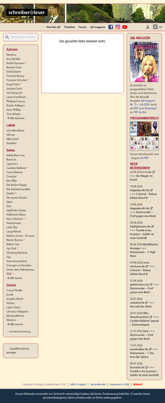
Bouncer (11, 159)
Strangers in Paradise (18, 265)
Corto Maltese (14, 172)
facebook (111, 27)
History (10, 303)
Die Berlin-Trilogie (16, 185)
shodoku (11, 143)
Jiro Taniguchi (14, 93)
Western (11, 320)
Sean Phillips (13, 109)
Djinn (9, 202)
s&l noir (10, 134)
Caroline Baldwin (17, 168)
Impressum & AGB (119, 384)
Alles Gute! (12, 139)
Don (8, 206)
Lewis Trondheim (16, 97)
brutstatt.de (137, 367)
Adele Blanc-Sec (15, 155)
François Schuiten (17, 80)
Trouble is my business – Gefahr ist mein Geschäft (142, 234)
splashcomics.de (139, 284)
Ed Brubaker (13, 71)
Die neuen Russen (16, 197)
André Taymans (16, 63)
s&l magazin (97, 27)
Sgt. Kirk (12, 248)
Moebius (11, 54)
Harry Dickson (15, 219)
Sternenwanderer (16, 261)
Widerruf (137, 384)
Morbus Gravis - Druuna (20, 235)
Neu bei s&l (53, 27)
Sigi (8, 257)
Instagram (118, 27)
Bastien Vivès (14, 67)
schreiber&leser (15, 130)
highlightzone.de (140, 226)
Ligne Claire (13, 307)
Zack (145, 331)
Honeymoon (13, 223)
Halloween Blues (16, 214)
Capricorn (12, 164)
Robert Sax (12, 244)
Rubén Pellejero (15, 105)
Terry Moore (13, 114)
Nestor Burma (15, 240)
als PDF (144, 158)
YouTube (125, 27)
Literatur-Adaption (17, 311)
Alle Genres (14, 324)
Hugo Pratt (13, 84)
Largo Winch (13, 231)
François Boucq (15, 76)
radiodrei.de (137, 302)
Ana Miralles (13, 59)
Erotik (9, 294)
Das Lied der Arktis (141, 306)
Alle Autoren (15, 118)
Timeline (69, 27)
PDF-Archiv (140, 112)
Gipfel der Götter (16, 210)
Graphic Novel (14, 299)
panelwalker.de (139, 349)
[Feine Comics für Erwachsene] (27, 12)
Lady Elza (12, 227)
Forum (82, 27)
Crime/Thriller (14, 290)
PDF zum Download (145, 108)
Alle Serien (14, 278)
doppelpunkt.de (139, 190)
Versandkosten (98, 384)
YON (9, 274)
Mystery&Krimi (15, 316)
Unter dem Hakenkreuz (20, 269)
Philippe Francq (15, 101)
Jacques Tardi (14, 88)
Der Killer (11, 180)
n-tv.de (147, 172)
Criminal (11, 176)
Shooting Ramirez (16, 252)
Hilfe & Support (78, 384)
